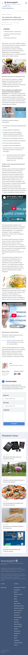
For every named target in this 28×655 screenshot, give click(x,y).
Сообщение (6, 410)
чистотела (18, 179)
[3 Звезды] (4, 373)
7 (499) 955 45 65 (6, 6)
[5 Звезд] (5, 373)
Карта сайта (3, 587)
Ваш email (6, 402)
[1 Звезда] (2, 373)
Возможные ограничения (10, 38)
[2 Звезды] (3, 373)
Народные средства (12, 340)
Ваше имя (6, 395)
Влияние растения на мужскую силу (13, 31)
